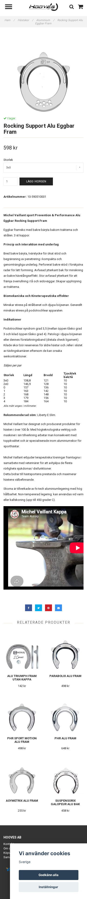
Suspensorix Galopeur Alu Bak (65, 802)
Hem (9, 20)
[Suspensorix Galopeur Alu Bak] (65, 775)
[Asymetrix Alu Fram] (21, 775)
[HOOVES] (43, 7)
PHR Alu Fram (65, 738)
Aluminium (45, 20)
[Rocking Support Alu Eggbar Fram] (43, 72)
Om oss (8, 848)
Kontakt (8, 844)
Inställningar (48, 887)
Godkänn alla (48, 875)
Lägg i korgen (36, 181)
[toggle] (11, 7)
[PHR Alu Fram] (65, 713)
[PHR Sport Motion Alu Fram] (21, 713)
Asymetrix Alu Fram (22, 800)
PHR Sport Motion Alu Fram (22, 740)
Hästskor (25, 20)
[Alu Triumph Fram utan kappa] (21, 650)
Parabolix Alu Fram (65, 676)
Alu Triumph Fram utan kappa (22, 677)
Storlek (8, 160)
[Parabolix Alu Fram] (65, 650)
